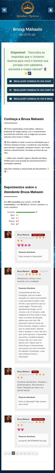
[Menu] (4, 10)
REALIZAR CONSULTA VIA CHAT (32, 81)
